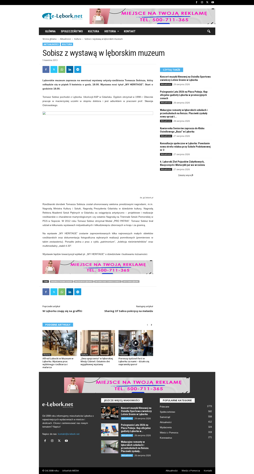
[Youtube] (213, 2)
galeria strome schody (61, 281)
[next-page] (151, 325)
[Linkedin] (69, 69)
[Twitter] (207, 2)
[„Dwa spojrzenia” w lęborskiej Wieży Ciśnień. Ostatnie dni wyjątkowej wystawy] (98, 343)
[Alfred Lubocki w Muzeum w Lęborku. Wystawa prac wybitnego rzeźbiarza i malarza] (60, 343)
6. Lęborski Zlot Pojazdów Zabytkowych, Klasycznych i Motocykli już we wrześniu (182, 163)
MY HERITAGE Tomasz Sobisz (107, 281)
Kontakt (129, 31)
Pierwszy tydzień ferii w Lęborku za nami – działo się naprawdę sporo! (134, 361)
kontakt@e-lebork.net (68, 434)
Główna (50, 31)
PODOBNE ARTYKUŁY (57, 324)
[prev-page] (147, 325)
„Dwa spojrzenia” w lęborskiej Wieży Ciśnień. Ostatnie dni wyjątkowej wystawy (97, 361)
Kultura (93, 31)
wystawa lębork (130, 281)
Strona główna (50, 38)
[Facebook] (197, 2)
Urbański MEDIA (70, 470)
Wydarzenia (166, 427)
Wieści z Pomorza (169, 432)
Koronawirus (166, 438)
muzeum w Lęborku (83, 281)
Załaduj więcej (185, 175)
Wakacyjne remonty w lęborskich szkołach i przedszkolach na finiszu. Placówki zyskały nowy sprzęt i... (184, 113)
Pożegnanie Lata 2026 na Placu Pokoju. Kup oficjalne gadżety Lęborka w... (136, 428)
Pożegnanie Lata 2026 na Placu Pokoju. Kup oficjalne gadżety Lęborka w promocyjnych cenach (184, 95)
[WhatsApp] (61, 69)
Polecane (123, 354)
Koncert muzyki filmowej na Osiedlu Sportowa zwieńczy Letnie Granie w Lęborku (185, 78)
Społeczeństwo (72, 31)
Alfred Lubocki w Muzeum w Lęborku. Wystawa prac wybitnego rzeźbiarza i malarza (58, 363)
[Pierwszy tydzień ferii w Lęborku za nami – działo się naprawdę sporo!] (136, 343)
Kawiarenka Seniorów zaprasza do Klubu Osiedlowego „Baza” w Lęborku (182, 130)
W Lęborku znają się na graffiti (62, 311)
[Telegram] (77, 69)
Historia (110, 31)
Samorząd (165, 417)
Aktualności (65, 38)
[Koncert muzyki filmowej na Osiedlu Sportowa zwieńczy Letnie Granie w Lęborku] (109, 412)
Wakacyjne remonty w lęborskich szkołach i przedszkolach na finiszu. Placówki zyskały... (135, 446)
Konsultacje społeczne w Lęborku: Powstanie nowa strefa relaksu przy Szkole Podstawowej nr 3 (185, 146)
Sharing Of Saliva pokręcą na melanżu (128, 311)
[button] (209, 31)
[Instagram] (202, 2)
